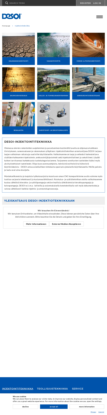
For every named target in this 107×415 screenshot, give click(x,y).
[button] (39, 3)
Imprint (101, 412)
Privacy (93, 412)
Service (77, 389)
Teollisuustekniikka (52, 389)
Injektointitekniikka (17, 389)
